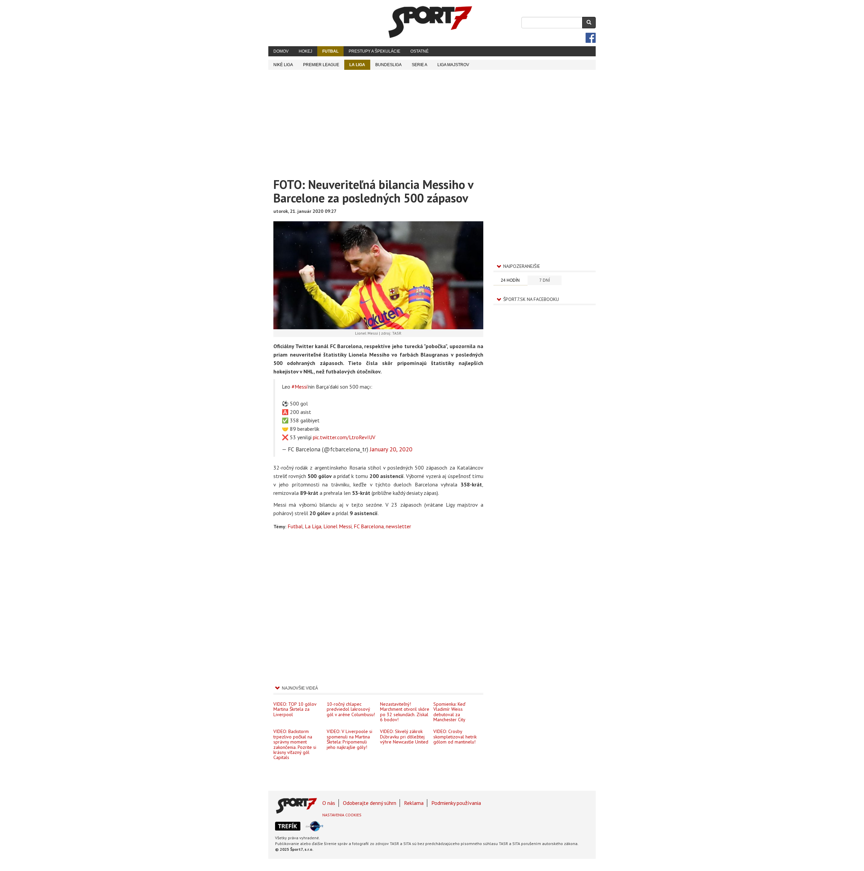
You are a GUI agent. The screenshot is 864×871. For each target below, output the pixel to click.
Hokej (305, 51)
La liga (357, 64)
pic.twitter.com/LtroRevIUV (344, 437)
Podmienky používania (456, 802)
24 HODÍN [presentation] (510, 280)
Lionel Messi (337, 526)
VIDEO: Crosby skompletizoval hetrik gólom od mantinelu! (455, 736)
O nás (328, 802)
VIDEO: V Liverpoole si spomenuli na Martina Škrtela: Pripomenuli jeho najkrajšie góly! (349, 739)
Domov (281, 51)
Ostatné (419, 51)
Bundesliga (388, 64)
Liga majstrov (453, 64)
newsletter (398, 526)
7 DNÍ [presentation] (544, 280)
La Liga (313, 526)
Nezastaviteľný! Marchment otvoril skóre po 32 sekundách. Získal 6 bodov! (404, 712)
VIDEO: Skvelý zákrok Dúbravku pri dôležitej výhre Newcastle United (404, 736)
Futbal (330, 51)
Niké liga (283, 64)
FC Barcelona (369, 526)
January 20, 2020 (391, 449)
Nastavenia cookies (341, 814)
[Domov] (430, 22)
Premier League (321, 64)
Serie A (419, 64)
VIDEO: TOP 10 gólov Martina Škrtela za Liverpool (294, 709)
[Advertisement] (432, 120)
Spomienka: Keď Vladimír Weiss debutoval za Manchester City (449, 712)
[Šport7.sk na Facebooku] (591, 38)
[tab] (510, 280)
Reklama (414, 802)
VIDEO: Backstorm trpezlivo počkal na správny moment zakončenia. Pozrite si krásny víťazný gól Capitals (294, 744)
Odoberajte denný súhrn (369, 802)
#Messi (299, 386)
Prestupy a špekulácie (374, 51)
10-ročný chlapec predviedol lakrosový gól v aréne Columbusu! (351, 709)
